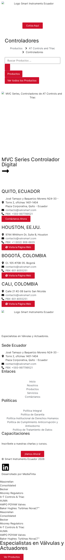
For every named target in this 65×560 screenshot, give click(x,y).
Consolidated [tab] (8, 485)
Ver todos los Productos (21, 80)
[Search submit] (7, 67)
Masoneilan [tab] (6, 481)
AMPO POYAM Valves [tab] (13, 504)
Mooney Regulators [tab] (11, 493)
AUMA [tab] (4, 500)
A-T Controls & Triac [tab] (12, 496)
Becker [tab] (4, 489)
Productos (13, 73)
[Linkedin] (5, 467)
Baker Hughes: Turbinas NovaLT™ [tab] (19, 508)
